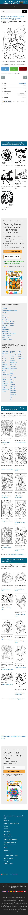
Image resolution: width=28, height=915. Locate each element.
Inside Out (4, 381)
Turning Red (13, 394)
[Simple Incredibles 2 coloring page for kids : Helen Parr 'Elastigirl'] (7, 184)
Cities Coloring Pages (21, 442)
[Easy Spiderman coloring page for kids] (21, 608)
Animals (4, 314)
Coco (3, 362)
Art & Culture (5, 318)
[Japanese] (25, 891)
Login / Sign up (23, 2)
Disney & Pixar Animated (8, 321)
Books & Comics (6, 335)
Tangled (12, 373)
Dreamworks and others (8, 323)
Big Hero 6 (5, 353)
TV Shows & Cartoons (8, 325)
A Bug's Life (5, 351)
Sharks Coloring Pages (7, 469)
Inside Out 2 (5, 383)
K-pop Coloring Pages (7, 521)
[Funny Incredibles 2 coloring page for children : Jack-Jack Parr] (21, 184)
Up (11, 396)
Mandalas (4, 308)
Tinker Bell (13, 386)
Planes (12, 358)
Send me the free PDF (14, 771)
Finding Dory (5, 368)
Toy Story (12, 388)
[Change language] (26, 2)
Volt (11, 398)
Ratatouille (13, 366)
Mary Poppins (5, 389)
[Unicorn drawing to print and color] (21, 635)
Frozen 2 (4, 379)
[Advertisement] (14, 122)
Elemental (4, 364)
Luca (3, 387)
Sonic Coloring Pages (21, 667)
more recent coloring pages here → (17, 554)
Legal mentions (16, 886)
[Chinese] (22, 891)
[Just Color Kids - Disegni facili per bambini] (16, 891)
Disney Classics (6, 319)
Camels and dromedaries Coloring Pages (20, 522)
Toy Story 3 (13, 390)
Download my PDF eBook (12, 251)
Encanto (4, 366)
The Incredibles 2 (12, 19)
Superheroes (5, 329)
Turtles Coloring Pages (7, 639)
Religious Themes (7, 339)
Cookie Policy (23, 886)
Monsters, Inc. (13, 354)
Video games (5, 337)
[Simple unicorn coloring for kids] (21, 583)
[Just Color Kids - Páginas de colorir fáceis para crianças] (14, 891)
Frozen (4, 377)
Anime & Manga (6, 331)
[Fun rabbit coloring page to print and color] (21, 687)
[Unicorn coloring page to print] (7, 583)
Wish (19, 351)
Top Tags (5, 886)
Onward (12, 356)
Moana (4, 391)
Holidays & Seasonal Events (9, 310)
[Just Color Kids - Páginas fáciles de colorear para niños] (11, 891)
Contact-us (10, 886)
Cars (3, 357)
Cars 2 (4, 358)
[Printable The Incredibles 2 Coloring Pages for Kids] (2, 736)
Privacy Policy (15, 775)
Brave (3, 355)
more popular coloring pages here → (17, 698)
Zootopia (20, 356)
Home (2, 16)
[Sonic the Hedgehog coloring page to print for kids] (21, 661)
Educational (5, 316)
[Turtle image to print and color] (7, 634)
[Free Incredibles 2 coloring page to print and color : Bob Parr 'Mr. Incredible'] (21, 163)
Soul (11, 371)
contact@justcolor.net (22, 908)
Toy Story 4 (13, 392)
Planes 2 (12, 360)
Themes (4, 312)
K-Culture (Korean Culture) (9, 333)
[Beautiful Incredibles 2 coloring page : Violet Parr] (7, 163)
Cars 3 (4, 360)
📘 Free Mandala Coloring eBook (9, 874)
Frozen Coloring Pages (7, 669)
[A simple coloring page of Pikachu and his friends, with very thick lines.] (7, 602)
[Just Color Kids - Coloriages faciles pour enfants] (8, 891)
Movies (4, 327)
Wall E (11, 400)
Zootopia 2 (20, 358)
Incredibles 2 (22, 83)
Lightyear (4, 385)
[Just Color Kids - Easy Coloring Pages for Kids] (4, 891)
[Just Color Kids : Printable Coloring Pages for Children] (13, 2)
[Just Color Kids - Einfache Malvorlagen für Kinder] (19, 891)
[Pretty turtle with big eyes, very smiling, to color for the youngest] (7, 680)
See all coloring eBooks (12, 256)
